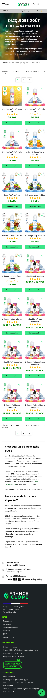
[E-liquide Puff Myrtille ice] (12, 306)
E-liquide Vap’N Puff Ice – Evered (12, 277)
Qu (4, 627)
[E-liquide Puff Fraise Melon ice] (12, 392)
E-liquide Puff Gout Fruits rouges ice (35, 406)
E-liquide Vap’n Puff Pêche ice (35, 110)
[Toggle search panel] (34, 4)
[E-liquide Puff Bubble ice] (12, 349)
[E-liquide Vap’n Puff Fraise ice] (12, 139)
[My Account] (38, 4)
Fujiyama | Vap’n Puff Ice (35, 195)
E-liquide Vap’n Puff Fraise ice (12, 153)
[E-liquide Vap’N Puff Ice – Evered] (12, 263)
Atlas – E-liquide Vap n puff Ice (35, 153)
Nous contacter (9, 676)
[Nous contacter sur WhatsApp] (41, 692)
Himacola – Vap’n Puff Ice (12, 236)
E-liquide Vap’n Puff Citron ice (12, 110)
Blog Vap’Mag (8, 637)
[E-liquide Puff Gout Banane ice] (35, 306)
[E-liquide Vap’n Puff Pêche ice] (35, 96)
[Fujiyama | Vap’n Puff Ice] (35, 182)
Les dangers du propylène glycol (15, 679)
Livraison (6, 631)
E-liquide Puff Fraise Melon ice (12, 406)
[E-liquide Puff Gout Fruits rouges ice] (35, 392)
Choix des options (12, 123)
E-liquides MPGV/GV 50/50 (13, 656)
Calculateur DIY (9, 692)
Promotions (7, 621)
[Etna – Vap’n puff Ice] (12, 182)
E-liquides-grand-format (12, 653)
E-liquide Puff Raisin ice (35, 276)
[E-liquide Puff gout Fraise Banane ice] (35, 349)
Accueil (5, 62)
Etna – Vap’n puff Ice (12, 195)
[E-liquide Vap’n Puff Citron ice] (12, 96)
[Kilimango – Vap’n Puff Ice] (35, 222)
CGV (5, 634)
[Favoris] (19, 89)
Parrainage (7, 624)
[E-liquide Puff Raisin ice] (35, 263)
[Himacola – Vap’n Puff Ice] (12, 222)
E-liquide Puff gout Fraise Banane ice (35, 363)
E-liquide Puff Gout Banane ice (35, 320)
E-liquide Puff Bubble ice (12, 362)
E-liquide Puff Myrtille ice (12, 319)
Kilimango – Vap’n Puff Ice (35, 236)
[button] (43, 4)
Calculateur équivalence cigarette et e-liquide (21, 688)
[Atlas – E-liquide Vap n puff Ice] (35, 139)
